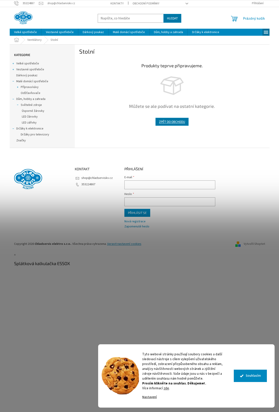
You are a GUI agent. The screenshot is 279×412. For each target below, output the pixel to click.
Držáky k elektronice (29, 128)
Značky (21, 140)
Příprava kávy (30, 87)
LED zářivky (29, 122)
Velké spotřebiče (27, 63)
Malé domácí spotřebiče (32, 81)
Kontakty (117, 4)
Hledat (172, 18)
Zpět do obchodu (172, 122)
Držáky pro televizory (35, 134)
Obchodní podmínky (146, 4)
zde (166, 388)
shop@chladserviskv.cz (97, 178)
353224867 (88, 184)
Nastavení (149, 397)
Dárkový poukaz (26, 75)
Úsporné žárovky (33, 111)
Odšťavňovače (30, 93)
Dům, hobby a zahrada (30, 99)
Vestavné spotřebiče (30, 69)
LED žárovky (30, 116)
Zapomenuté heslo (136, 227)
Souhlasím (253, 375)
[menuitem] (25, 32)
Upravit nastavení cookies (124, 244)
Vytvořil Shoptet (254, 244)
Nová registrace (135, 221)
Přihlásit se (137, 213)
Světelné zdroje (31, 105)
